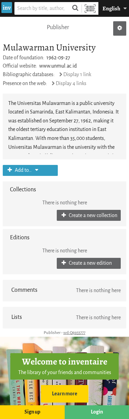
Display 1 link (77, 74)
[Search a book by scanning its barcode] (90, 8)
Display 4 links (71, 83)
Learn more (64, 394)
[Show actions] (119, 28)
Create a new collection (92, 215)
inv (7, 7)
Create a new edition (90, 263)
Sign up (32, 412)
